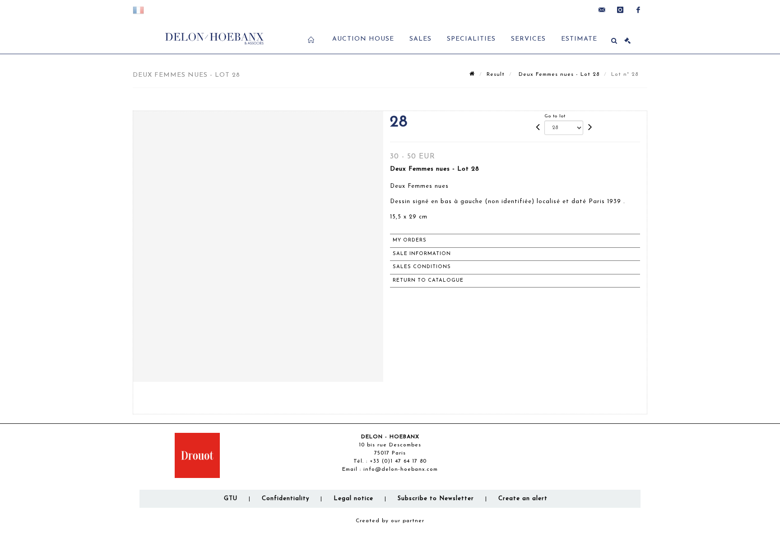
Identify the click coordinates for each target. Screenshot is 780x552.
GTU (230, 498)
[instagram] (620, 10)
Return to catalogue (428, 280)
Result (496, 74)
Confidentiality (285, 498)
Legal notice (353, 498)
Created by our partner (390, 521)
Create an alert (523, 498)
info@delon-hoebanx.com (400, 469)
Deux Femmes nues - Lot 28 (557, 74)
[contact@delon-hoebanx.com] (602, 10)
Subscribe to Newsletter (436, 498)
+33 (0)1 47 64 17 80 (398, 461)
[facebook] (638, 10)
